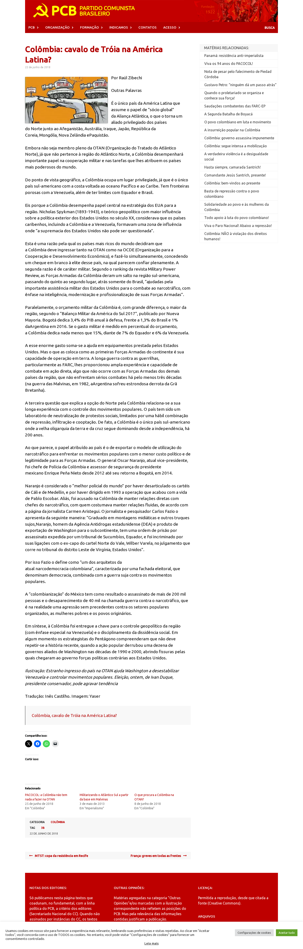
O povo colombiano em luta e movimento (237, 122)
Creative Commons (224, 903)
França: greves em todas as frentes (156, 856)
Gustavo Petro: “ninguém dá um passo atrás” (240, 85)
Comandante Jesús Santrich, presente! (235, 175)
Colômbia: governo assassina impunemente (239, 138)
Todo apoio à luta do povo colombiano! (236, 218)
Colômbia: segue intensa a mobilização (235, 146)
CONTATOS (147, 27)
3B (43, 827)
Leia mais (151, 943)
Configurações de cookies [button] (254, 932)
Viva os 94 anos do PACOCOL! (228, 64)
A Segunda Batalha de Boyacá (228, 114)
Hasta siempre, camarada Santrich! (232, 167)
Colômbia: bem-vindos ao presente (232, 183)
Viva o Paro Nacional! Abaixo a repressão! (238, 226)
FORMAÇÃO (89, 27)
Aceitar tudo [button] (287, 932)
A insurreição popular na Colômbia (232, 130)
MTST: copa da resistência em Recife (61, 856)
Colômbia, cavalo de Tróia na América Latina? (74, 715)
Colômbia (58, 822)
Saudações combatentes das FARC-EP (235, 106)
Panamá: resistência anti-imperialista (234, 56)
